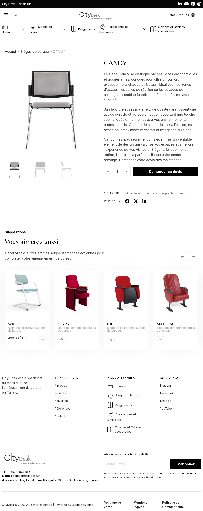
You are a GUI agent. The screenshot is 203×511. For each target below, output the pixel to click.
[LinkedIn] (144, 201)
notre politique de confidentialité (178, 473)
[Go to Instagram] (199, 4)
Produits (60, 393)
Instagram (166, 385)
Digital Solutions (82, 504)
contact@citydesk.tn (26, 475)
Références (62, 408)
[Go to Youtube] (186, 4)
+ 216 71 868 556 (19, 471)
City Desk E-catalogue (16, 4)
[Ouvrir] (6, 14)
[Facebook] (127, 201)
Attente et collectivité (141, 193)
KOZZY (63, 323)
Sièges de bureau (41, 29)
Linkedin (165, 400)
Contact (60, 416)
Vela (11, 323)
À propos (61, 385)
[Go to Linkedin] (180, 4)
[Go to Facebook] (193, 4)
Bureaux (7, 32)
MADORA (165, 323)
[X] (136, 201)
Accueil (11, 51)
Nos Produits (179, 15)
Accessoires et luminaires (113, 29)
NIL (110, 323)
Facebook (167, 393)
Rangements (86, 29)
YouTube (166, 408)
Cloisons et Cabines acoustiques (171, 29)
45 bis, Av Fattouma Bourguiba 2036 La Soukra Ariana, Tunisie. (57, 480)
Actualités (61, 400)
